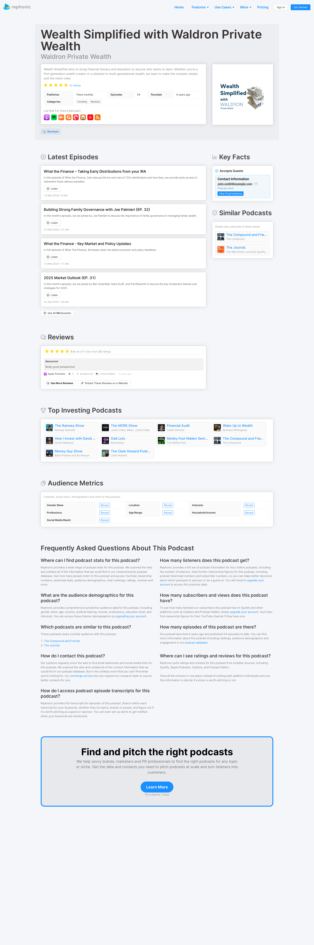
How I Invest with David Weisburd (75, 438)
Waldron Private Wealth (76, 56)
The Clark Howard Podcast (131, 451)
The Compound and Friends (247, 235)
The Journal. (236, 247)
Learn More (157, 787)
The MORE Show (124, 425)
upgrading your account (131, 616)
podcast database (196, 642)
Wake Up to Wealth (238, 425)
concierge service (81, 676)
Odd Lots (118, 438)
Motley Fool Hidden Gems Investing (187, 438)
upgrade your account (244, 612)
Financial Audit (178, 425)
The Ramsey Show (69, 425)
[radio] (45, 85)
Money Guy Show (68, 451)
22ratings (75, 85)
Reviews (53, 131)
